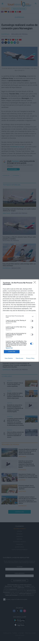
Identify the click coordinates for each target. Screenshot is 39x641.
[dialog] (19, 320)
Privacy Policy (30, 358)
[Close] (35, 283)
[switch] (31, 321)
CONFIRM (11, 351)
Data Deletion (9, 358)
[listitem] (19, 316)
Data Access (19, 358)
